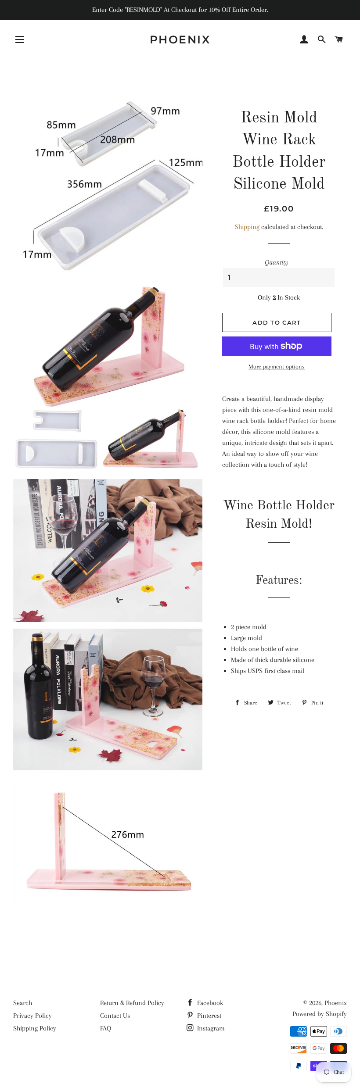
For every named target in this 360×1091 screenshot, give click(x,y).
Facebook (209, 1003)
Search (22, 1003)
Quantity (276, 262)
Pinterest (208, 1015)
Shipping (247, 227)
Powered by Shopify (319, 1014)
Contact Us (115, 1015)
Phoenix (180, 39)
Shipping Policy (34, 1028)
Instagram (210, 1028)
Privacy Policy (32, 1015)
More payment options (276, 366)
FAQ (105, 1028)
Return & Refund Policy (132, 1003)
